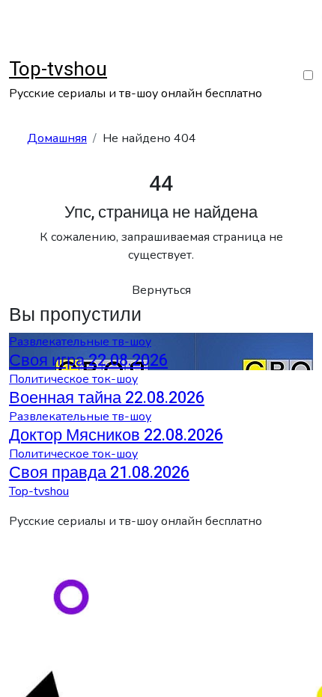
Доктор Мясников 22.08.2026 (116, 435)
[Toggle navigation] (18, 50)
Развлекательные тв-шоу (80, 342)
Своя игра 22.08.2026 (88, 360)
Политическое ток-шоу (73, 379)
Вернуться (161, 290)
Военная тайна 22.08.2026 (106, 398)
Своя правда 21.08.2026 (99, 473)
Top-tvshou (58, 69)
